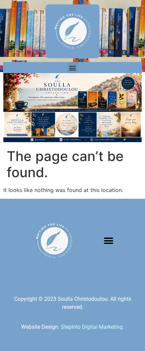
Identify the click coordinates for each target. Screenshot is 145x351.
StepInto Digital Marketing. (92, 327)
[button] (72, 67)
